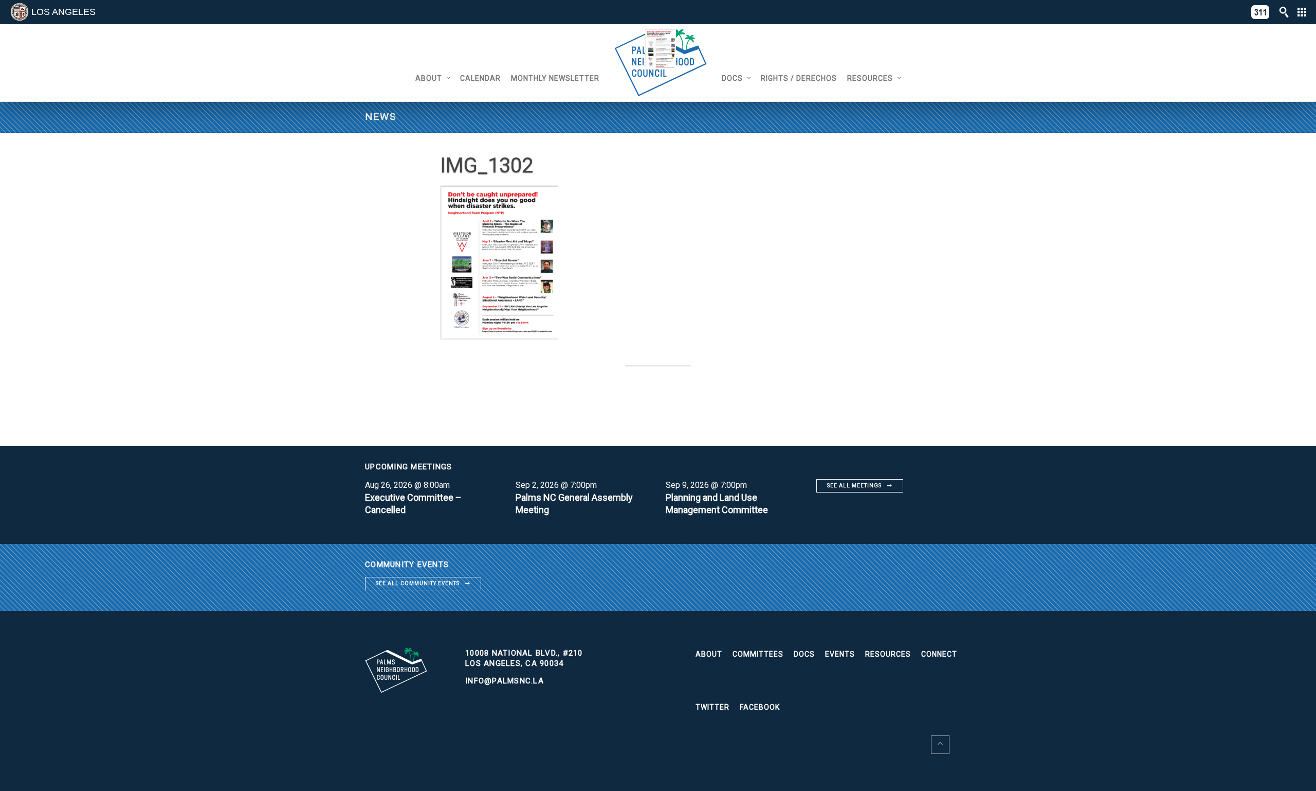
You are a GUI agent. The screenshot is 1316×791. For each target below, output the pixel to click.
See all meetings (854, 485)
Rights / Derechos (799, 78)
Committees (758, 654)
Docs (732, 78)
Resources (870, 78)
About (428, 78)
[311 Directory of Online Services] (1260, 12)
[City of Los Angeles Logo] (19, 12)
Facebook (760, 707)
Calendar (480, 78)
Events (840, 654)
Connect (939, 654)
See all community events (418, 583)
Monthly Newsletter (555, 78)
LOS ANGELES (63, 12)
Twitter (712, 707)
